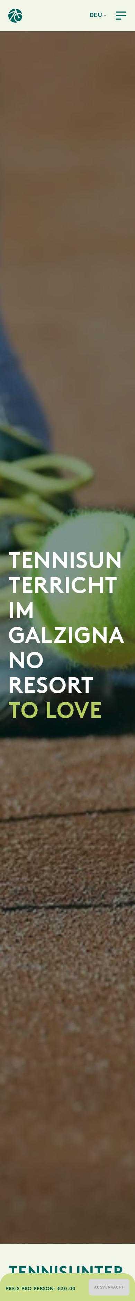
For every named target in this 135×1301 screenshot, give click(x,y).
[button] (114, 15)
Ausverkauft (109, 1287)
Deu (96, 15)
